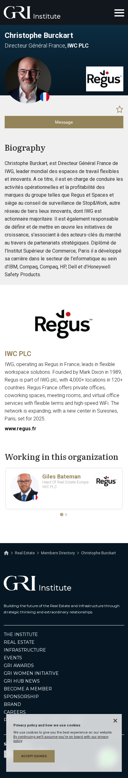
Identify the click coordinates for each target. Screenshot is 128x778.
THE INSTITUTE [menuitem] (21, 634)
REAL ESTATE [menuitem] (19, 642)
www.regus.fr (20, 429)
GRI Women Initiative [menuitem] (31, 673)
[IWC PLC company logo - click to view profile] (64, 343)
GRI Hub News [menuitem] (22, 681)
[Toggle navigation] (119, 12)
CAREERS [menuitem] (15, 712)
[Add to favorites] (119, 109)
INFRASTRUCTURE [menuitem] (25, 650)
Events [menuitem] (13, 658)
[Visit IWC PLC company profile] (104, 89)
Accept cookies (34, 756)
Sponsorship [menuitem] (21, 696)
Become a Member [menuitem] (28, 689)
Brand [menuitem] (12, 704)
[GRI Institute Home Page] (32, 12)
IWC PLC (18, 354)
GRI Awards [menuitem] (19, 665)
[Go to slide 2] (66, 514)
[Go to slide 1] (61, 514)
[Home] (6, 553)
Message (64, 122)
